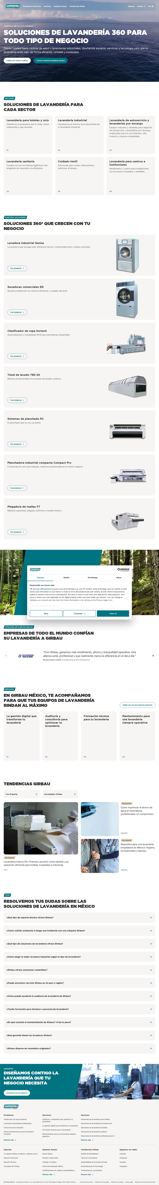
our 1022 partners (44, 589)
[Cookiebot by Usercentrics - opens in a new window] (119, 570)
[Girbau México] (13, 6)
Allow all (113, 613)
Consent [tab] (40, 578)
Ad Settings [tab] (92, 578)
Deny (46, 613)
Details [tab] (66, 578)
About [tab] (118, 578)
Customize (78, 613)
